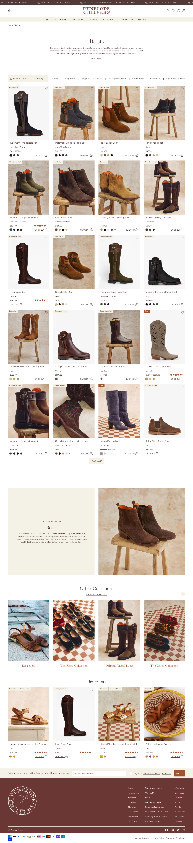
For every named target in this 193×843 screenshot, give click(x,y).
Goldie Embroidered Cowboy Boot (27, 366)
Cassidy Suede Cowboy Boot (114, 217)
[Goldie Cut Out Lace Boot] (14, 379)
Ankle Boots (138, 78)
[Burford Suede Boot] (101, 453)
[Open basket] (183, 10)
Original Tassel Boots (91, 78)
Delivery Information (154, 802)
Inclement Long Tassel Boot (23, 142)
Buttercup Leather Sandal (158, 744)
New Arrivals (133, 793)
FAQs (147, 797)
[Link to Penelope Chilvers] (96, 10)
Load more (97, 461)
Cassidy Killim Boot (64, 292)
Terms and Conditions (175, 838)
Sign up (179, 773)
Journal (178, 802)
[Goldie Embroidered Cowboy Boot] (11, 379)
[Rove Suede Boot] (101, 155)
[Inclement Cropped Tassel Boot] (56, 155)
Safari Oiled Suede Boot (157, 441)
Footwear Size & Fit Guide (156, 812)
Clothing (93, 19)
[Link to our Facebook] (166, 830)
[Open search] (168, 10)
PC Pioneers (180, 812)
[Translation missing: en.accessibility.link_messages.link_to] (22, 800)
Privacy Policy (158, 838)
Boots (55, 78)
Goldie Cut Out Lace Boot (158, 366)
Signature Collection (176, 78)
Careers (178, 821)
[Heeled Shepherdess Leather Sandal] (11, 756)
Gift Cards (132, 821)
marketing (166, 773)
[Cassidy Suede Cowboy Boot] (101, 230)
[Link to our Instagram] (172, 830)
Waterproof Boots (117, 78)
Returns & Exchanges (154, 807)
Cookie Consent (142, 838)
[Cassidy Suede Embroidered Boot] (108, 230)
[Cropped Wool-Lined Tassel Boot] (56, 379)
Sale (48, 19)
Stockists (178, 797)
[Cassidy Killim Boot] (56, 304)
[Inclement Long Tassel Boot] (11, 155)
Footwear (78, 19)
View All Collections (96, 594)
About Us (142, 19)
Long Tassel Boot (18, 292)
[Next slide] (183, 594)
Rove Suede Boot (109, 142)
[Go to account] (178, 10)
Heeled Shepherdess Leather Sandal (28, 744)
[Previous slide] (10, 594)
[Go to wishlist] (173, 10)
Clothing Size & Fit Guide (156, 816)
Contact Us (150, 793)
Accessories (109, 19)
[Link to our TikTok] (184, 830)
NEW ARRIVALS (61, 19)
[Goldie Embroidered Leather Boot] (18, 379)
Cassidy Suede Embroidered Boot (71, 441)
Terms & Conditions (151, 773)
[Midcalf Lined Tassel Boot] (101, 379)
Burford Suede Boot (110, 441)
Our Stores (179, 793)
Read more (96, 58)
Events (178, 807)
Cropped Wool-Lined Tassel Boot (71, 366)
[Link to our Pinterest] (178, 830)
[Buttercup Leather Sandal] (147, 756)
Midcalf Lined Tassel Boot (112, 366)
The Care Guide (152, 821)
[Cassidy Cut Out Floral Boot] (105, 230)
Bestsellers (155, 78)
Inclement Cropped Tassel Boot (70, 142)
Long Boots (69, 78)
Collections (127, 19)
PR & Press (179, 816)
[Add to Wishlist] (46, 88)
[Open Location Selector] (10, 10)
